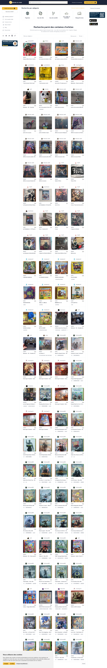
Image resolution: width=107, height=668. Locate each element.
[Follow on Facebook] (6, 36)
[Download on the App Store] (93, 20)
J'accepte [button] (6, 663)
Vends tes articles (89, 2)
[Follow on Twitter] (9, 36)
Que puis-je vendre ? (10, 11)
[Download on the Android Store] (93, 24)
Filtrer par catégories (28, 36)
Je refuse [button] (12, 663)
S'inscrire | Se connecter (77, 2)
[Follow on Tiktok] (15, 36)
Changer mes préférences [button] (21, 663)
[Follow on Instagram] (3, 36)
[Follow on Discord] (12, 36)
